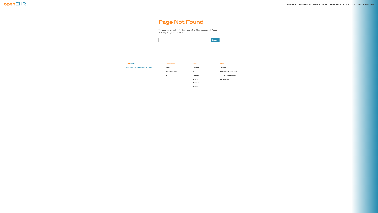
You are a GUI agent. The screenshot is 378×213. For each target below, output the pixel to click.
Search (215, 40)
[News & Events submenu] (327, 4)
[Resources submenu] (373, 4)
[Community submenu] (310, 4)
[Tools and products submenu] (360, 4)
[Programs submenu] (296, 4)
